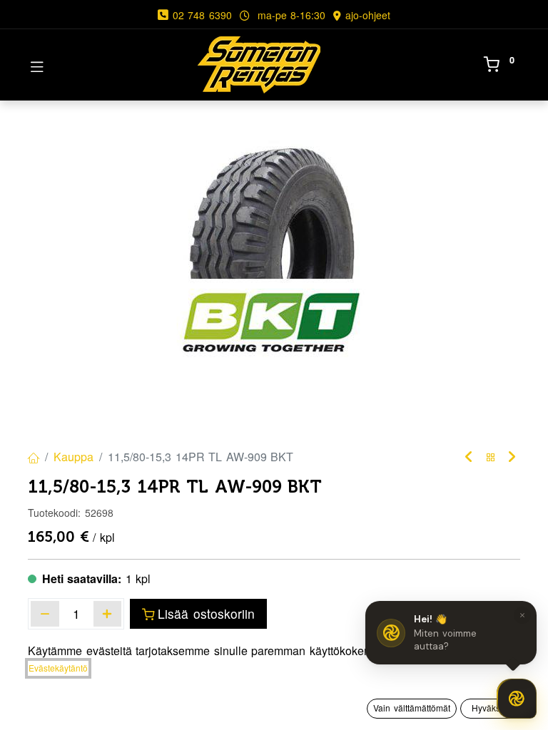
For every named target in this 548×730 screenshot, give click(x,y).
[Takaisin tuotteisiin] (490, 457)
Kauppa (73, 456)
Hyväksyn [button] (490, 707)
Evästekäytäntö (58, 668)
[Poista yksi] (45, 614)
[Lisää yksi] (107, 614)
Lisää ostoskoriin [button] (206, 613)
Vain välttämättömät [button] (411, 707)
